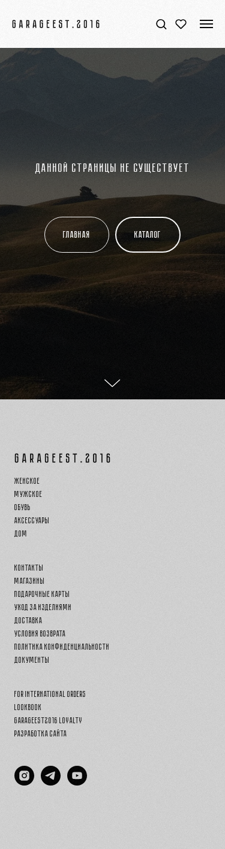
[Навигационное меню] (206, 24)
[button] (161, 23)
